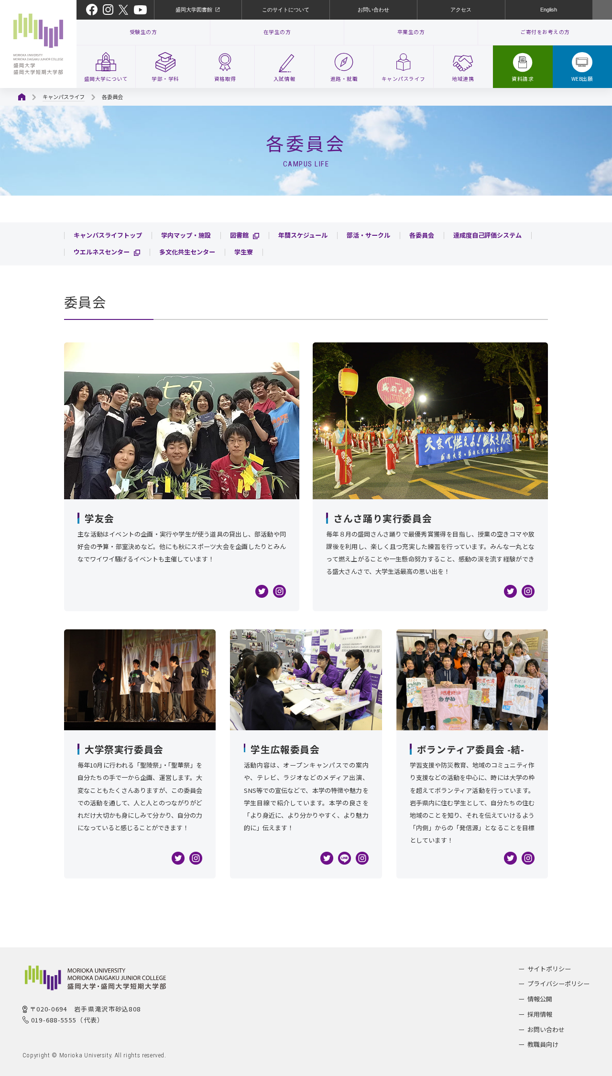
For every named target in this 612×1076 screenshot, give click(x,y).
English (548, 9)
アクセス (460, 9)
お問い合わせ (373, 9)
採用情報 (539, 1014)
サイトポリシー (549, 968)
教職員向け (542, 1044)
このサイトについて (285, 9)
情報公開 (539, 998)
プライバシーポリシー (558, 983)
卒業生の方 (411, 31)
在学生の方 (277, 31)
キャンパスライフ (64, 96)
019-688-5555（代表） (67, 1019)
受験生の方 (143, 31)
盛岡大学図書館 (193, 9)
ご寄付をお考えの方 (545, 31)
